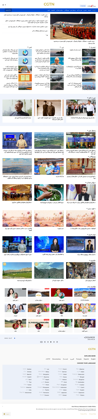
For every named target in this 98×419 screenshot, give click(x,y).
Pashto (45, 390)
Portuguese (43, 387)
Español (86, 359)
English (93, 359)
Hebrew (63, 379)
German (62, 371)
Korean (63, 395)
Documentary (56, 359)
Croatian (79, 384)
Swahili (27, 377)
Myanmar (43, 377)
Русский (65, 359)
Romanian (44, 392)
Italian (63, 390)
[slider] (14, 338)
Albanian (80, 369)
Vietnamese (25, 392)
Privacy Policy (92, 414)
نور (47, 35)
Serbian (27, 369)
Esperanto (79, 392)
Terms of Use (83, 414)
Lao (46, 369)
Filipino (80, 395)
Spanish (27, 374)
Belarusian (78, 374)
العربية (72, 359)
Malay (43, 371)
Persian (45, 382)
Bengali (80, 377)
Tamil (28, 379)
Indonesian (59, 387)
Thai (28, 382)
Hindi (64, 382)
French (62, 369)
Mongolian (44, 374)
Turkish (27, 384)
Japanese (62, 392)
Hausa (63, 377)
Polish (45, 384)
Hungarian (62, 384)
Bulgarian (78, 379)
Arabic (80, 371)
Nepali (45, 379)
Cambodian (80, 382)
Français (79, 359)
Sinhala (27, 371)
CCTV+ (48, 359)
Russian (44, 395)
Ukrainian (25, 387)
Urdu (28, 390)
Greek (62, 374)
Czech (80, 387)
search (7, 10)
